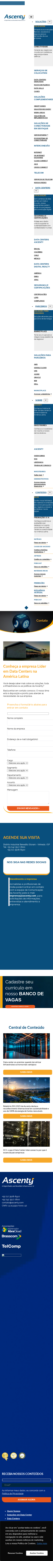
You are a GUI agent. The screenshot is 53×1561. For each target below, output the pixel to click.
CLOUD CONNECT (41, 161)
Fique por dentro (40, 543)
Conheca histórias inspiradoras (40, 551)
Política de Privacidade (12, 1493)
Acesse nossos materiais (40, 575)
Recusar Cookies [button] (15, 1553)
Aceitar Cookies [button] (37, 1553)
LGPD (36, 297)
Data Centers (13, 1519)
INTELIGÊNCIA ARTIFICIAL (39, 591)
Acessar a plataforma (42, 394)
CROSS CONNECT (41, 167)
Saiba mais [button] (42, 1543)
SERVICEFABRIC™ (41, 135)
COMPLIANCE (39, 301)
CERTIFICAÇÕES (40, 294)
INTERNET (38, 152)
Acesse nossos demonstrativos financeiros (40, 484)
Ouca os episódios (41, 567)
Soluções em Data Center (19, 1515)
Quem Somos (13, 1511)
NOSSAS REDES (40, 183)
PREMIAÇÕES (39, 583)
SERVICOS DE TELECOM (43, 179)
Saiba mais (38, 475)
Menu (31, 16)
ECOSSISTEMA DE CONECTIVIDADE (41, 139)
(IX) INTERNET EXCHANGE (39, 157)
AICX (36, 164)
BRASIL (37, 249)
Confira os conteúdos (42, 559)
